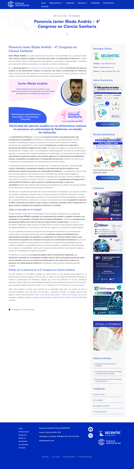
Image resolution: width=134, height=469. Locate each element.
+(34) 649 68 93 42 (108, 64)
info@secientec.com (106, 67)
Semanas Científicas (69, 73)
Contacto (44, 6)
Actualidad (95, 3)
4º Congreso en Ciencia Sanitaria (41, 68)
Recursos (81, 3)
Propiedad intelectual (85, 457)
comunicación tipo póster (50, 294)
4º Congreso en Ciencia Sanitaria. (71, 285)
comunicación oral (74, 294)
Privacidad (45, 457)
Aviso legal (55, 457)
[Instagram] (90, 435)
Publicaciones (54, 3)
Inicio (43, 3)
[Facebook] (90, 429)
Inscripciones (108, 3)
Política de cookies (69, 457)
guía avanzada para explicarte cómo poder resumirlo (57, 297)
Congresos (70, 3)
